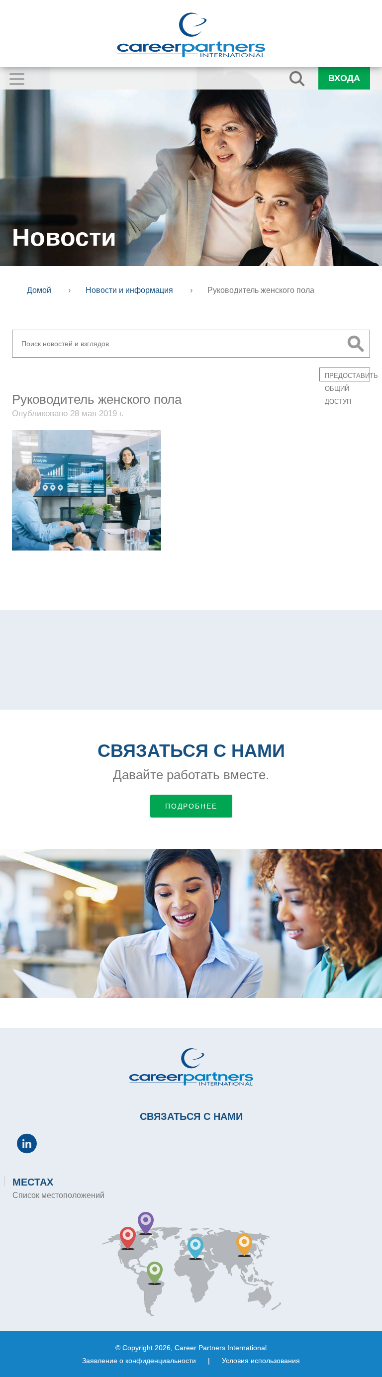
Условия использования (261, 1361)
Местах (32, 1182)
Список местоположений (58, 1195)
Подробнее (191, 806)
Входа (344, 78)
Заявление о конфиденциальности (139, 1361)
